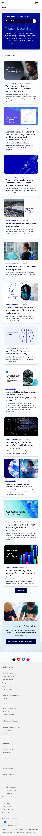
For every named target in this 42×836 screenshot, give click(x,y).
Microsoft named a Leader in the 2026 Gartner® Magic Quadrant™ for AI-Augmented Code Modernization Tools (21, 135)
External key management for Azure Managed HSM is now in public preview (20, 310)
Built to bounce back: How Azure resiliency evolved (21, 268)
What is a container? (7, 809)
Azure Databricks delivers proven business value (21, 225)
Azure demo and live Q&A (9, 736)
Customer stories (7, 689)
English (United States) (11, 818)
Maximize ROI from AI (8, 714)
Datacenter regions (7, 679)
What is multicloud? (7, 793)
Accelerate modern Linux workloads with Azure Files (18, 485)
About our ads (20, 832)
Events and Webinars (8, 774)
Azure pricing (6, 701)
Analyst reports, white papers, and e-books (13, 778)
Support (4, 733)
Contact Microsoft (13, 829)
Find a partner (6, 752)
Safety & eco (5, 832)
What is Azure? (6, 670)
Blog (3, 765)
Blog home (11, 17)
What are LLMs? (6, 806)
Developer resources (7, 768)
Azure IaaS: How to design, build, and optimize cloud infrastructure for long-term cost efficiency (21, 396)
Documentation (6, 761)
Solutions (4, 724)
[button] (21, 590)
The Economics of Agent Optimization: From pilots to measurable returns (18, 89)
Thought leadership (11, 83)
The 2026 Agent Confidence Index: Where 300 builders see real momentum (20, 445)
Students (4, 771)
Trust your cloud (6, 683)
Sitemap (4, 829)
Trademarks (35, 829)
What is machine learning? (9, 796)
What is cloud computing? (9, 790)
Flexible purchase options (9, 708)
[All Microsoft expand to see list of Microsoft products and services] (2, 2)
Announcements (10, 128)
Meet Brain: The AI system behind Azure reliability (18, 352)
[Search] (34, 21)
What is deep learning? (8, 800)
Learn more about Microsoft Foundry (21, 641)
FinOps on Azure (6, 711)
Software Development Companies (11, 746)
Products (4, 698)
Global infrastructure (8, 676)
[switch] (40, 2)
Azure (4, 7)
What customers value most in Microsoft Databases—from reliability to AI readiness (20, 183)
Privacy (21, 829)
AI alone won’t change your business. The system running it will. (20, 573)
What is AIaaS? (6, 803)
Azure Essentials (6, 686)
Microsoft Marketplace (8, 749)
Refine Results (10, 55)
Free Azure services (7, 705)
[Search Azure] (7, 2)
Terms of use (27, 829)
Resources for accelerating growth (11, 727)
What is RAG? (5, 813)
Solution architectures (8, 730)
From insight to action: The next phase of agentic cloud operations (20, 527)
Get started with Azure (8, 673)
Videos (4, 781)
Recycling (12, 832)
